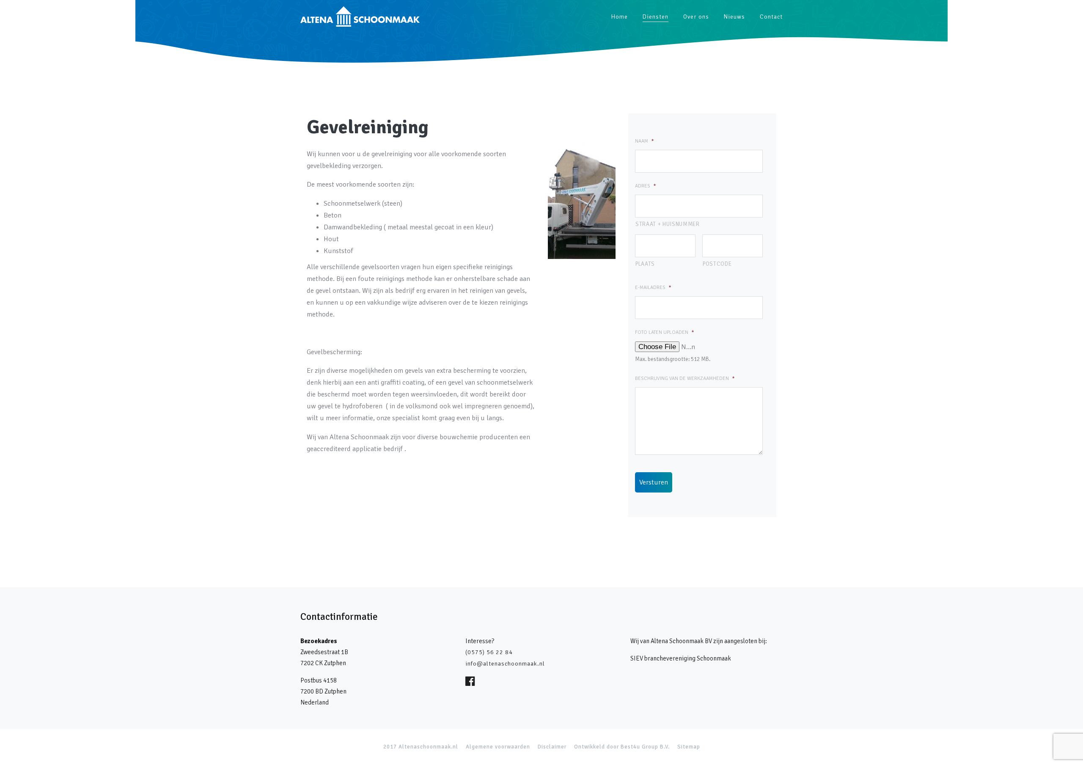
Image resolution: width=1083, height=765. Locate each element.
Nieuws (734, 16)
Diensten (655, 16)
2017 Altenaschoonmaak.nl (420, 746)
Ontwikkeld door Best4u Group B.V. (622, 746)
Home (619, 16)
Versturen (653, 482)
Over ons (696, 16)
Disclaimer (552, 746)
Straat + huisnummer (667, 224)
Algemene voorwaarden (498, 746)
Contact (771, 16)
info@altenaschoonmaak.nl (505, 663)
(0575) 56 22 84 (489, 652)
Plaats (645, 263)
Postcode (717, 263)
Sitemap (688, 746)
